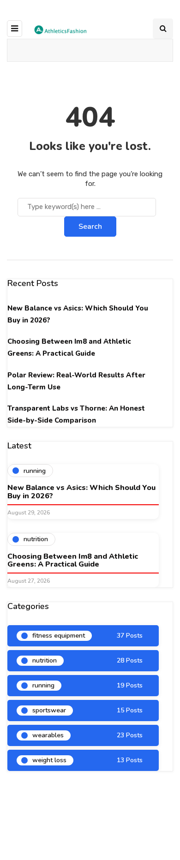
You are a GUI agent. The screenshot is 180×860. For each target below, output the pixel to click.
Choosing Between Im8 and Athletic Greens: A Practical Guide (72, 560)
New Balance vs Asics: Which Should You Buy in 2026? (81, 492)
